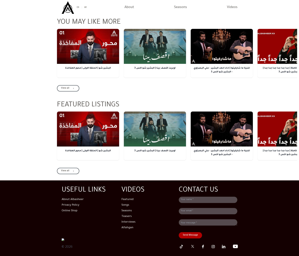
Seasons (180, 7)
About (129, 7)
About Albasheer (73, 199)
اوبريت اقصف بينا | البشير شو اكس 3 (154, 68)
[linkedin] (223, 246)
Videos (232, 7)
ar (85, 7)
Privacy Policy (70, 205)
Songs (125, 205)
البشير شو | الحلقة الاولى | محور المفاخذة (88, 68)
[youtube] (234, 246)
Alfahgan (127, 227)
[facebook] (203, 246)
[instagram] (213, 246)
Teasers (126, 216)
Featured (127, 199)
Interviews (128, 222)
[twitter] (192, 246)
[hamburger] (68, 7)
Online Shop (69, 210)
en (78, 7)
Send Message (190, 235)
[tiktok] (182, 246)
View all (65, 88)
